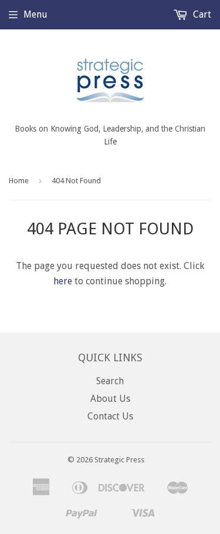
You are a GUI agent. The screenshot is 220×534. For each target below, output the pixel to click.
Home (19, 180)
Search (110, 381)
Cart (201, 14)
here (62, 281)
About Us (110, 398)
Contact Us (110, 416)
